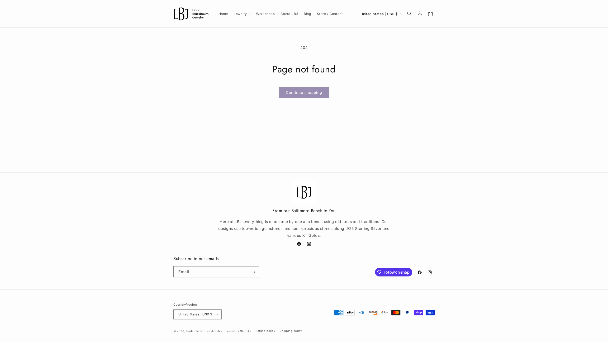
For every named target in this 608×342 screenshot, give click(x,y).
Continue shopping (304, 92)
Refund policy (265, 330)
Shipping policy (291, 330)
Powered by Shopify (237, 331)
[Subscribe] (253, 271)
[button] (242, 14)
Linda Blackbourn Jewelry (204, 331)
